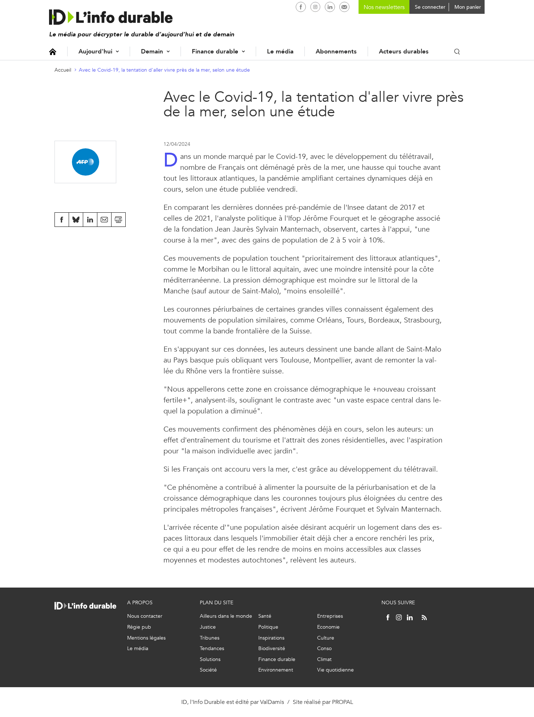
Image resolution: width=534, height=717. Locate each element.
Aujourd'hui (95, 51)
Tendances (212, 648)
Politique (268, 627)
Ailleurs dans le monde (226, 616)
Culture (325, 637)
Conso (324, 648)
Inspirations (271, 637)
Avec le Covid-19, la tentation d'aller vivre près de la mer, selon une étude (164, 70)
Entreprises (330, 616)
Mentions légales (146, 637)
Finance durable (215, 51)
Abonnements (336, 51)
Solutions (210, 659)
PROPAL (342, 702)
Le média (280, 51)
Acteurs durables (404, 51)
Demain (152, 51)
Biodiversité (271, 648)
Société (208, 669)
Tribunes (209, 637)
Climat (324, 659)
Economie (328, 627)
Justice (208, 627)
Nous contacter (144, 616)
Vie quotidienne (335, 669)
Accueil (52, 51)
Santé (264, 616)
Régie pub (139, 627)
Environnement (275, 669)
